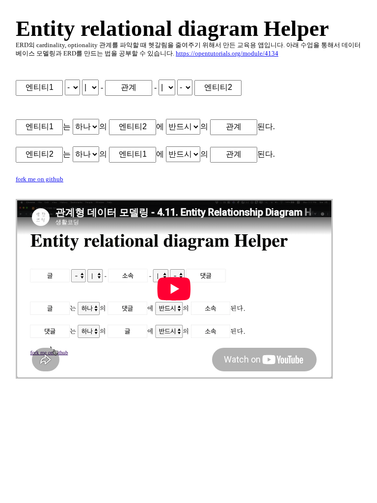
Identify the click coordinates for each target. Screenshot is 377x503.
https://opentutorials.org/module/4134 (227, 53)
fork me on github (39, 179)
